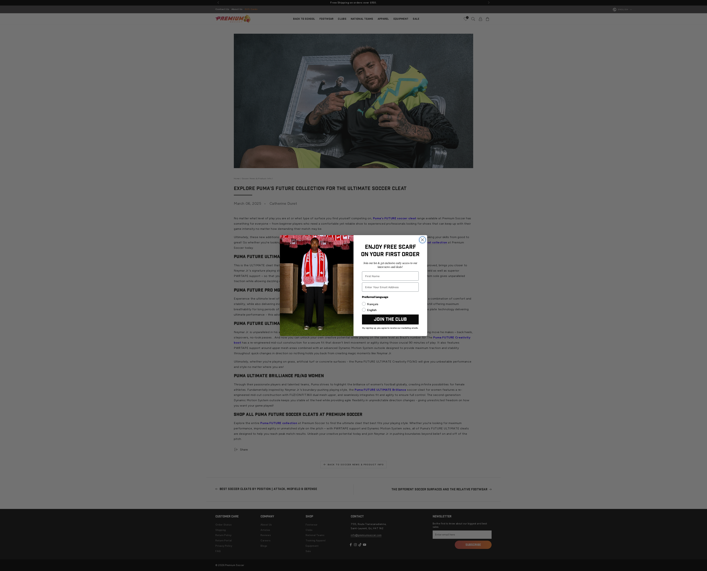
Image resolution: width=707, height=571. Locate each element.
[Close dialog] (422, 240)
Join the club (390, 319)
